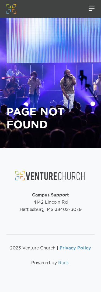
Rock (63, 262)
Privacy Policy (75, 248)
